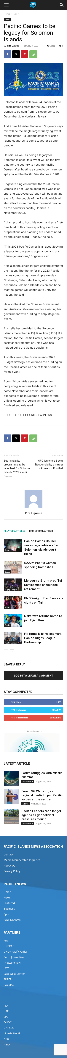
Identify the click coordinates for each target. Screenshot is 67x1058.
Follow (56, 709)
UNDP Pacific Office (16, 951)
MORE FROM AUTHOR (41, 531)
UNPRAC (9, 946)
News (7, 897)
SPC (6, 1016)
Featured (9, 903)
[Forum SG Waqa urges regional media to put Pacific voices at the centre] (11, 796)
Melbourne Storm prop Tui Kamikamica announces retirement (43, 585)
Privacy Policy (12, 871)
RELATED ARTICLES (14, 531)
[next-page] (12, 651)
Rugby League (11, 589)
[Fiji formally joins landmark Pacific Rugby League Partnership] (13, 638)
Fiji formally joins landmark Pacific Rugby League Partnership (43, 638)
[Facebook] (7, 54)
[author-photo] (33, 507)
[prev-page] (6, 651)
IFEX (6, 968)
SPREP (7, 979)
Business (9, 908)
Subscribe (55, 717)
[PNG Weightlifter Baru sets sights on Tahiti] (13, 602)
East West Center (14, 973)
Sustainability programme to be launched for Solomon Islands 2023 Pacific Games (17, 468)
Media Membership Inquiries (22, 860)
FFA (6, 1005)
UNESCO (9, 1028)
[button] (6, 5)
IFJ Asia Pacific (12, 1033)
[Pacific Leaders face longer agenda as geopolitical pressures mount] (11, 816)
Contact (8, 854)
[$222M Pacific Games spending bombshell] (13, 567)
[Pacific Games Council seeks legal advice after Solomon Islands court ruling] (13, 545)
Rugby (7, 625)
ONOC (8, 1022)
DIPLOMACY (28, 781)
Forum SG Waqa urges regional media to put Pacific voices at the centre (42, 795)
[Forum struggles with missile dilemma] (11, 778)
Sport (16, 13)
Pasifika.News (12, 919)
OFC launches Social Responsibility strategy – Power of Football (49, 464)
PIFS (6, 940)
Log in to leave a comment (33, 675)
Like (58, 702)
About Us (9, 865)
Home (7, 13)
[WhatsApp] (33, 54)
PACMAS (9, 985)
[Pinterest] (24, 54)
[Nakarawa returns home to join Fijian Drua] (13, 620)
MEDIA (25, 803)
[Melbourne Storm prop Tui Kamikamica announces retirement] (13, 584)
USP (6, 1011)
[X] (16, 54)
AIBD (7, 1044)
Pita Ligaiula (13, 45)
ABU (6, 1039)
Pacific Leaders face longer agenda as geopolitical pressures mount (41, 815)
